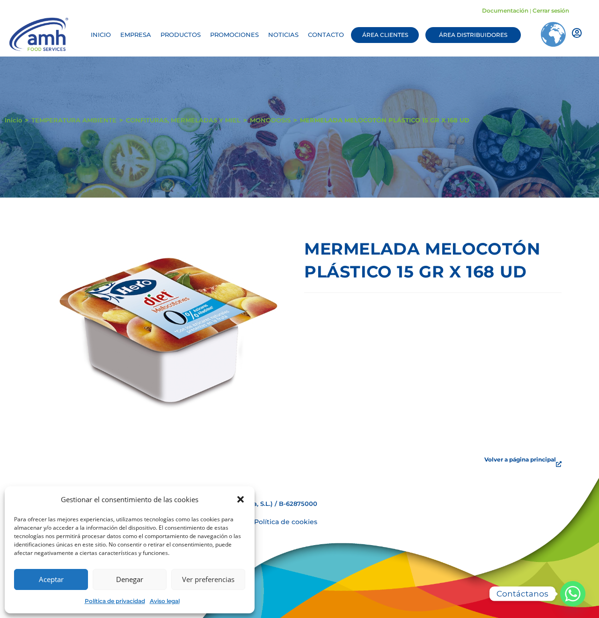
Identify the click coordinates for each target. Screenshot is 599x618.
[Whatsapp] (572, 593)
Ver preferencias (208, 579)
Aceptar (51, 579)
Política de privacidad (115, 600)
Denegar (129, 579)
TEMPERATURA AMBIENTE (74, 120)
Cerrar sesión (551, 10)
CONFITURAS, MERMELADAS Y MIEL (183, 120)
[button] (240, 499)
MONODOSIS (270, 120)
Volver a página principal (520, 459)
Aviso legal (165, 600)
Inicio (13, 120)
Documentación (505, 10)
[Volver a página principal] (559, 464)
